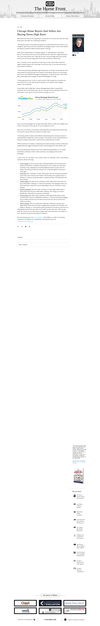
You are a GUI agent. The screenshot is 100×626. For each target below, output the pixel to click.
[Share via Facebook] (18, 226)
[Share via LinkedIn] (25, 226)
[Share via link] (29, 226)
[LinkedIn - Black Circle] (73, 55)
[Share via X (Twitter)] (22, 226)
